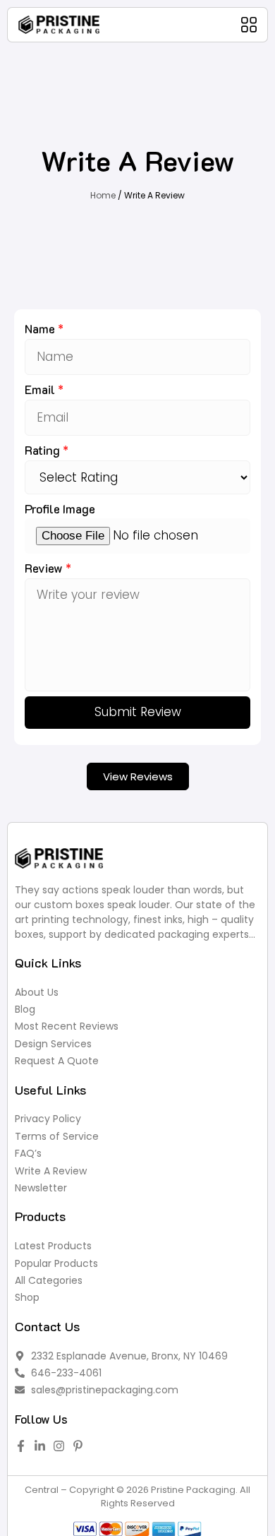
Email (41, 389)
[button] (249, 25)
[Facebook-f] (21, 1446)
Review (45, 568)
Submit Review (137, 711)
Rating (44, 450)
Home (103, 195)
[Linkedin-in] (40, 1446)
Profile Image (60, 508)
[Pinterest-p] (78, 1446)
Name (41, 328)
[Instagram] (59, 1446)
